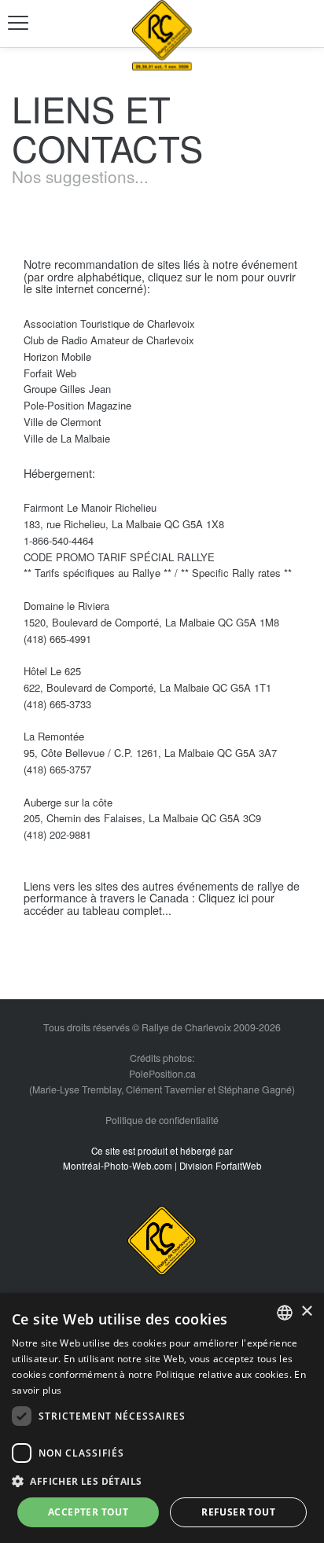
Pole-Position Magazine (82, 405)
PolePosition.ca (162, 1074)
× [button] (306, 1311)
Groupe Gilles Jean (72, 388)
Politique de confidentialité (162, 1120)
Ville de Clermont (67, 421)
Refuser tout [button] (238, 1512)
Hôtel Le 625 (57, 670)
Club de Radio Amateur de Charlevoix (114, 339)
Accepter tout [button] (88, 1512)
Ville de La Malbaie (72, 438)
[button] (162, 1480)
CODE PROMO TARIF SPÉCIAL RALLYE (122, 556)
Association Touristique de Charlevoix (114, 323)
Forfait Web (55, 373)
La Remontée (59, 736)
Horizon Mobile (62, 356)
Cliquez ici (223, 898)
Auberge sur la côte (73, 802)
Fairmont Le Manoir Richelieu (95, 507)
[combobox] (285, 1313)
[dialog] (162, 1418)
